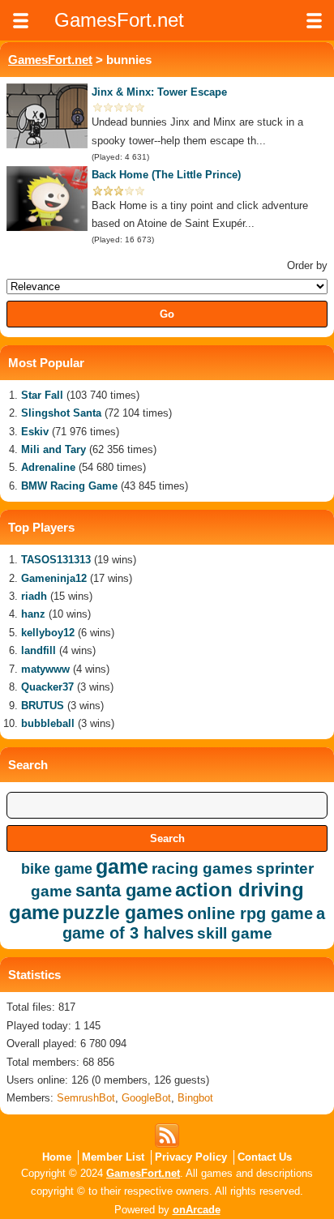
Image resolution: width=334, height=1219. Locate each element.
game (122, 866)
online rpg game (250, 913)
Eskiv (35, 432)
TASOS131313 (56, 560)
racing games (202, 868)
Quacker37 (47, 687)
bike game (56, 869)
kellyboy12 (48, 633)
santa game (123, 890)
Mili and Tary (53, 449)
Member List (113, 1157)
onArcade (197, 1210)
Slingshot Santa (61, 413)
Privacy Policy (191, 1157)
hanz (33, 614)
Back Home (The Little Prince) (166, 175)
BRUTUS (42, 705)
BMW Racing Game (69, 486)
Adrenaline (48, 467)
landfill (38, 650)
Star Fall (42, 395)
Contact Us (265, 1157)
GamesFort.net (50, 59)
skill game (234, 933)
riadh (34, 596)
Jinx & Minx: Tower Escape (159, 92)
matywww (45, 669)
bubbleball (48, 723)
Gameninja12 (54, 578)
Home (56, 1157)
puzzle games (123, 912)
